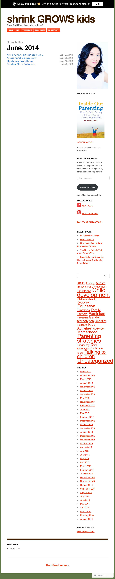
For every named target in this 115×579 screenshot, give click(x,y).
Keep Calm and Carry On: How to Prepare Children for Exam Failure (90, 259)
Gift (97, 4)
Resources (40, 30)
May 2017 (84, 413)
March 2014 (85, 511)
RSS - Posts (87, 206)
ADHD (81, 283)
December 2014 (87, 477)
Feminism (97, 313)
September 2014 (87, 488)
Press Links (27, 30)
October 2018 (86, 390)
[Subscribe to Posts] (79, 206)
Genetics (100, 321)
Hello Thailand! (87, 239)
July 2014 (84, 496)
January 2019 (86, 382)
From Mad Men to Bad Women (21, 63)
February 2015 (87, 469)
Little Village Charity (86, 531)
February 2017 (87, 416)
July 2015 (84, 450)
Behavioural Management (91, 286)
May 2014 (84, 503)
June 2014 (85, 500)
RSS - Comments (90, 213)
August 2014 (86, 492)
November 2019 (87, 375)
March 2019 (85, 379)
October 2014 (86, 484)
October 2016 (86, 424)
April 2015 (84, 462)
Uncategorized (95, 360)
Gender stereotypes (88, 319)
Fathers (82, 313)
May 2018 (84, 397)
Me (17, 30)
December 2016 (87, 420)
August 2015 (86, 447)
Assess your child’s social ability (22, 57)
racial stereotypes (87, 346)
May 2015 (84, 458)
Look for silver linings (89, 235)
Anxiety (90, 283)
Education (86, 306)
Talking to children (91, 353)
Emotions (83, 310)
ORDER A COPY (85, 142)
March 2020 (85, 371)
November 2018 (87, 386)
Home (11, 30)
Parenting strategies (89, 338)
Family (96, 309)
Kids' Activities (86, 326)
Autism (100, 283)
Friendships (82, 317)
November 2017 (87, 401)
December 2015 (87, 435)
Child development (93, 292)
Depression (83, 302)
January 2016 (86, 431)
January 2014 (86, 518)
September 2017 (87, 405)
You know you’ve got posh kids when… (25, 54)
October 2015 (86, 443)
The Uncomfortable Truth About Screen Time (90, 251)
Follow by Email (87, 187)
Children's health (86, 299)
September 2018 (87, 394)
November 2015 (87, 439)
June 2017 (85, 409)
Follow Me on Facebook (89, 222)
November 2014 (87, 481)
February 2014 (87, 515)
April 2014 (84, 507)
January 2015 (86, 473)
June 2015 (85, 454)
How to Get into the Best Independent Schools (90, 245)
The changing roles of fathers (20, 60)
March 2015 (85, 465)
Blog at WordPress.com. (57, 564)
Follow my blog (87, 158)
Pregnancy (83, 345)
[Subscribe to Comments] (79, 213)
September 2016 (87, 428)
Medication (99, 328)
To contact (53, 30)
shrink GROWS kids (51, 18)
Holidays (82, 324)
